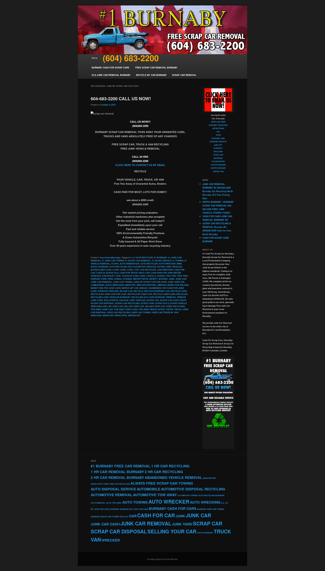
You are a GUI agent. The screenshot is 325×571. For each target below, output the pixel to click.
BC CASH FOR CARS (100, 509)
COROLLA (151, 275)
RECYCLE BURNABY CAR (157, 291)
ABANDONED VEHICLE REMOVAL (173, 477)
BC (226, 503)
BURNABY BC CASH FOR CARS (134, 509)
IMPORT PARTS (140, 278)
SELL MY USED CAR (134, 306)
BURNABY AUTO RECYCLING (112, 266)
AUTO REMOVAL (98, 503)
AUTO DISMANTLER (129, 263)
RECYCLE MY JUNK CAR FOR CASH (108, 294)
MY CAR (134, 287)
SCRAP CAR (153, 300)
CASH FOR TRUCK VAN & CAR (135, 272)
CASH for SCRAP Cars (107, 272)
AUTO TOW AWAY (114, 503)
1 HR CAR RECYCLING (170, 465)
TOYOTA (169, 309)
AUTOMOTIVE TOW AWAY (155, 494)
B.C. (223, 503)
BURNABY (114, 509)
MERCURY (130, 284)
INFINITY (153, 278)
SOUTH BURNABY (205, 532)
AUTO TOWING (135, 502)
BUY (126, 516)
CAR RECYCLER (148, 269)
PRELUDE (114, 291)
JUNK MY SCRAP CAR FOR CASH (150, 281)
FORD (104, 278)
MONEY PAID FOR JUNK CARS (106, 287)
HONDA (118, 278)
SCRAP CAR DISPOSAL (102, 303)
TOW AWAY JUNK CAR (102, 309)
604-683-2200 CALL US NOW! (121, 98)
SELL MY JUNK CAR (113, 306)
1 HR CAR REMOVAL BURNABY (117, 471)
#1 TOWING (177, 260)
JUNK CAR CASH (105, 524)
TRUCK (178, 309)
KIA (183, 281)
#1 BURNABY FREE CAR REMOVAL (120, 465)
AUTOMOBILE (148, 488)
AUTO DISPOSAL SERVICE (113, 488)
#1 (130, 257)
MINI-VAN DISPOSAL (147, 284)
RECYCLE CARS (179, 291)
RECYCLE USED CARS (164, 294)
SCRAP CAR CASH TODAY (173, 300)
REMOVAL (171, 297)
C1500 (115, 269)
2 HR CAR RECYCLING (164, 471)
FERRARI (95, 278)
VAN (176, 312)
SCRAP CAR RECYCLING (127, 303)
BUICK (94, 266)
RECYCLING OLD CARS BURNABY (148, 297)
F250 (168, 275)
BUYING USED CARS (101, 269)
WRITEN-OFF (134, 315)
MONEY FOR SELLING (178, 284)
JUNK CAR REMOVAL (101, 281)
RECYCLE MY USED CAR (139, 294)
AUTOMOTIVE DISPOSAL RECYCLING (193, 488)
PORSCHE (103, 291)
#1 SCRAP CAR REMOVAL (138, 260)
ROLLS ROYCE (111, 300)
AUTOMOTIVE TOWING (188, 495)
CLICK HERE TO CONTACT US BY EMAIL (140, 165)
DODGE (161, 275)
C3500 (130, 269)
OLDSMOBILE (155, 287)
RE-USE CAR (126, 291)
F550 (185, 275)
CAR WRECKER (165, 269)
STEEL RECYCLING (175, 306)
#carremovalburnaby (110, 257)
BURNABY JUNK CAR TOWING (210, 509)
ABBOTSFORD (209, 478)
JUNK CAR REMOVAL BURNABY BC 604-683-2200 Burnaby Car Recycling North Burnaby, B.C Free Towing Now (217, 191)
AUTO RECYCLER (149, 263)
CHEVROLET (108, 275)
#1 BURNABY (160, 257)
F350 (173, 275)
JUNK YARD (174, 281)
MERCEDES (118, 284)
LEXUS (108, 284)
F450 (179, 275)
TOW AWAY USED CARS (125, 309)
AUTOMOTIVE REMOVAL (111, 494)
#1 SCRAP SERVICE (161, 260)
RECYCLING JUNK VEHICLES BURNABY (110, 297)
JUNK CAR (181, 278)
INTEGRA (163, 278)
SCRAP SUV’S (162, 303)
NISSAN (143, 287)
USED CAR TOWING (141, 312)
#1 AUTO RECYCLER (143, 257)
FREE (110, 278)
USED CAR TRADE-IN (162, 312)
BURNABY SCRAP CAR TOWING (105, 516)
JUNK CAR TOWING (123, 281)
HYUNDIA (127, 278)
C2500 (123, 269)
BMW (179, 263)
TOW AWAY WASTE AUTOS (151, 309)
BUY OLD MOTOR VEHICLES (142, 266)
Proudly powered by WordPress (162, 559)
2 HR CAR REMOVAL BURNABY (117, 477)
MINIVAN (162, 284)
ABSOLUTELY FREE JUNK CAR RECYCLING (110, 484)
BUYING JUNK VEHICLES (169, 266)
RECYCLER (182, 294)
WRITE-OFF (107, 315)
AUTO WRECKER (167, 263)
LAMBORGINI (97, 284)
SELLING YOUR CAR (155, 306)
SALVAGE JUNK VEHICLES (132, 300)
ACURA (115, 263)
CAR (136, 269)
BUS (122, 516)
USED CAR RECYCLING (118, 312)
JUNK (172, 278)
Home (94, 57)
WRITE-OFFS (120, 315)
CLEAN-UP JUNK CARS (133, 275)
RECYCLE (138, 291)
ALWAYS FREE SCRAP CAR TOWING (162, 483)
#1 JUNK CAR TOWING (113, 260)
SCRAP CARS (147, 303)
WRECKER (96, 315)
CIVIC (118, 275)
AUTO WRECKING (205, 502)
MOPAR (125, 287)
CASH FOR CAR (156, 515)
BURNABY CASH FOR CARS (172, 508)
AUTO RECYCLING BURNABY (211, 495)
